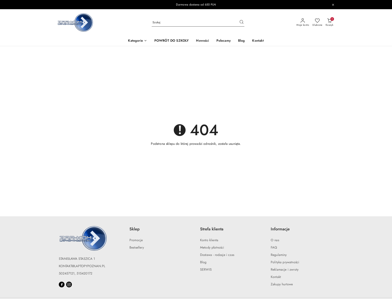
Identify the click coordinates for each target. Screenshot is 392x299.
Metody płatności (212, 247)
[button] (137, 41)
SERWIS (206, 269)
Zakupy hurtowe (282, 284)
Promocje (136, 240)
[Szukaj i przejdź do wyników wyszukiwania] (241, 22)
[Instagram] (69, 284)
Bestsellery (136, 247)
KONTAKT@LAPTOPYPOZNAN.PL (82, 266)
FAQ (274, 247)
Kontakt (276, 276)
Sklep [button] (134, 229)
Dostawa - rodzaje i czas (217, 254)
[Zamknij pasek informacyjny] (333, 5)
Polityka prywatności (285, 262)
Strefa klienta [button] (211, 229)
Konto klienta (209, 240)
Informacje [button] (280, 229)
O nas (275, 240)
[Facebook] (62, 284)
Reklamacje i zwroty (284, 269)
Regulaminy (279, 254)
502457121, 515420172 (75, 273)
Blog (203, 262)
